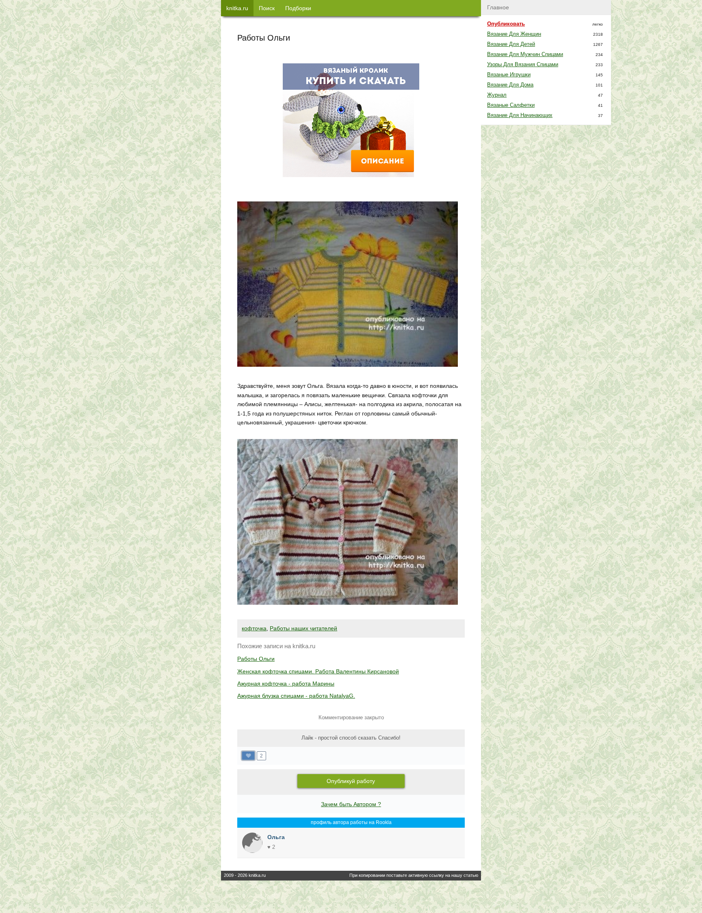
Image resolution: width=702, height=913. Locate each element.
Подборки (298, 8)
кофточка (254, 628)
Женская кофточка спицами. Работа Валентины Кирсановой (318, 671)
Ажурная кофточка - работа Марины (285, 683)
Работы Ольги (256, 659)
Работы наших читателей (303, 628)
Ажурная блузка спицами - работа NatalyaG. (296, 695)
